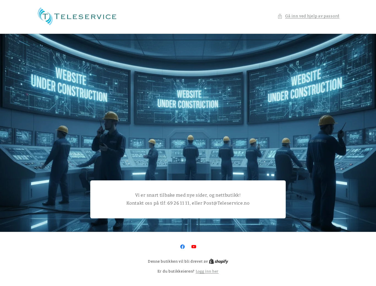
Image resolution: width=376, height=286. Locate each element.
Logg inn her (207, 271)
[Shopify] (218, 261)
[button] (308, 16)
